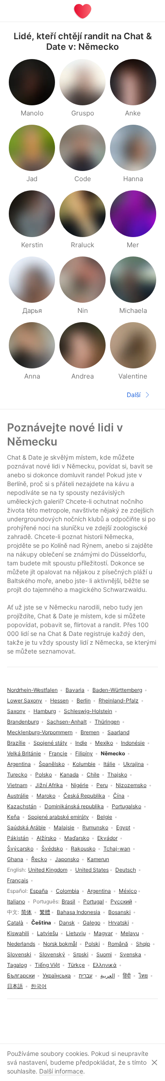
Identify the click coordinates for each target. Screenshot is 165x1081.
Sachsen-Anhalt (67, 721)
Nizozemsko (131, 785)
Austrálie (18, 795)
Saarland (118, 732)
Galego (91, 922)
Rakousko (83, 848)
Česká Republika (84, 795)
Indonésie (133, 742)
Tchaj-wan (116, 848)
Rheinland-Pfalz (119, 700)
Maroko (46, 795)
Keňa (13, 817)
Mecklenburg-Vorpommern (40, 732)
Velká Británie (24, 753)
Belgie (104, 817)
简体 (26, 912)
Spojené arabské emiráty (58, 817)
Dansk (67, 922)
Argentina (99, 891)
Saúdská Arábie (26, 827)
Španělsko (52, 764)
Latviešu (47, 933)
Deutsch (125, 869)
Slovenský (52, 954)
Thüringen (107, 721)
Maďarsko (76, 838)
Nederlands (21, 943)
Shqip (143, 943)
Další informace (61, 1071)
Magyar (103, 933)
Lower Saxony (24, 700)
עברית (85, 975)
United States (92, 869)
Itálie (109, 764)
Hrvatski (118, 922)
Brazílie (16, 742)
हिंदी (127, 975)
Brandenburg (23, 721)
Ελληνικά (105, 965)
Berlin (84, 700)
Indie (81, 742)
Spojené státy (50, 742)
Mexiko (104, 742)
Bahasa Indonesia (78, 912)
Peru (102, 785)
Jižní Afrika (49, 785)
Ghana (15, 859)
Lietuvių (76, 933)
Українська (57, 975)
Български (21, 975)
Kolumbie (84, 764)
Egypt (123, 827)
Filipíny (84, 753)
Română (118, 943)
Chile (93, 774)
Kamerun (98, 859)
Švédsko (52, 848)
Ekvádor (107, 838)
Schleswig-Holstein (88, 711)
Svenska (130, 954)
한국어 (39, 986)
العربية (107, 975)
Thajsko (117, 774)
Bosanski (119, 912)
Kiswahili (18, 933)
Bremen (90, 732)
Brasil (68, 901)
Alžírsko (46, 838)
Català (15, 922)
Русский (121, 901)
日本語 (15, 986)
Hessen (59, 700)
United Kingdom (47, 869)
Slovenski (19, 954)
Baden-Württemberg (117, 690)
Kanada (69, 774)
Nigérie (79, 785)
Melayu (130, 933)
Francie (58, 753)
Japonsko (67, 859)
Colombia (67, 891)
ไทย (143, 975)
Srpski (80, 954)
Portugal (93, 901)
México (128, 891)
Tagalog (17, 965)
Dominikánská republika (74, 806)
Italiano (16, 901)
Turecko (17, 774)
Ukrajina (133, 764)
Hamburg (44, 711)
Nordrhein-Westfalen (32, 690)
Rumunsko (95, 827)
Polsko (43, 774)
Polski (92, 943)
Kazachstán (22, 806)
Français (17, 880)
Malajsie (64, 827)
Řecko (39, 859)
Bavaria (75, 690)
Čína (119, 795)
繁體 (45, 912)
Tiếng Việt (47, 965)
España (39, 891)
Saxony (16, 711)
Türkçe (76, 965)
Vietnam (17, 785)
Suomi (104, 954)
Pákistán (18, 838)
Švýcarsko (20, 848)
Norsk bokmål (60, 943)
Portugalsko (126, 806)
